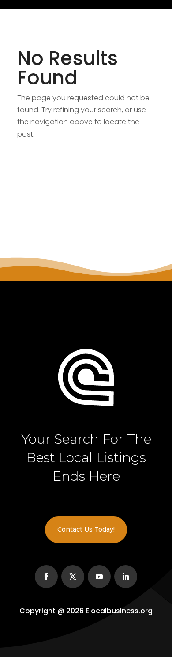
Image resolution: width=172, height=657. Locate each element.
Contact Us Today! (86, 529)
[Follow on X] (72, 576)
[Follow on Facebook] (46, 576)
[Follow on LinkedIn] (125, 576)
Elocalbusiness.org (119, 611)
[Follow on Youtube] (99, 576)
